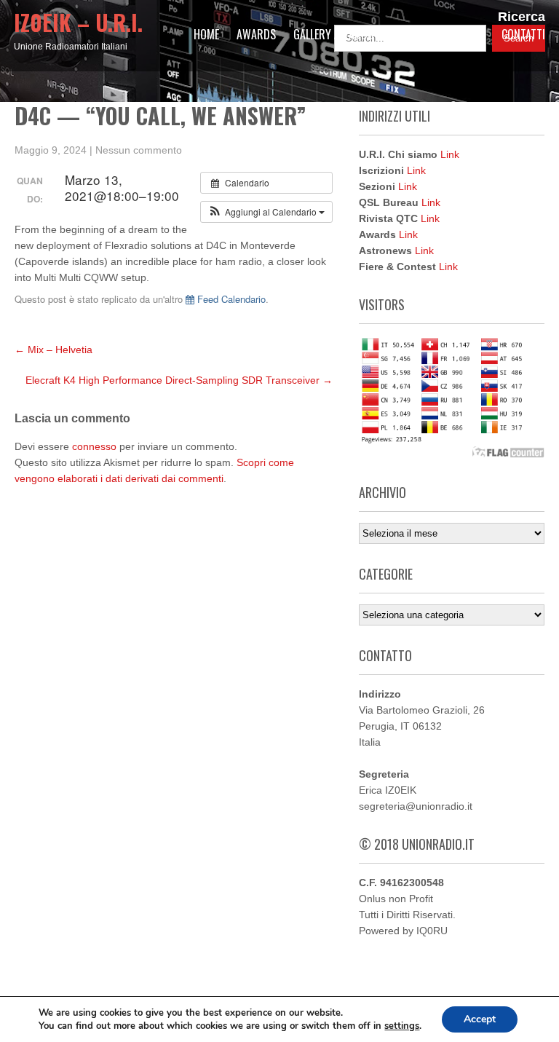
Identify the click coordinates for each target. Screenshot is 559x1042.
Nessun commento (138, 150)
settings (401, 1026)
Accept (480, 1019)
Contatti (523, 34)
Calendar (461, 34)
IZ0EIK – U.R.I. (78, 22)
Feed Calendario (230, 299)
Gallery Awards (333, 34)
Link (449, 154)
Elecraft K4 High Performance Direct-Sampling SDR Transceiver (179, 380)
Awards (256, 34)
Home (206, 34)
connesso (94, 446)
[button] (266, 212)
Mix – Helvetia (53, 349)
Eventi (406, 34)
